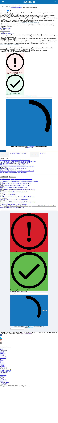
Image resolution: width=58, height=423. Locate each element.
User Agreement (4, 372)
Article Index (3, 376)
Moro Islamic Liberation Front (48, 206)
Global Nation (3, 356)
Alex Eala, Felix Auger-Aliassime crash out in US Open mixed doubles (17, 166)
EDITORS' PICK (4, 176)
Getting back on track (5, 31)
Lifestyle (2, 352)
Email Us (2, 362)
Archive (2, 364)
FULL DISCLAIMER (26, 333)
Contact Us (2, 365)
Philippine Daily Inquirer (16, 7)
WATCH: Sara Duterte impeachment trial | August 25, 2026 (14, 163)
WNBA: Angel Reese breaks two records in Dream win (13, 204)
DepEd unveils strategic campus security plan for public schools (15, 160)
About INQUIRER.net (5, 370)
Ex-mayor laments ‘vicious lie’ (18, 153)
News (1, 348)
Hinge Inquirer (3, 379)
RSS (1, 361)
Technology (3, 353)
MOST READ (12, 176)
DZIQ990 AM (3, 383)
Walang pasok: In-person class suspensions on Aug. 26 (13, 168)
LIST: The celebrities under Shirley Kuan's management (13, 172)
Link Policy (3, 373)
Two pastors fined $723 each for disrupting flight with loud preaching (17, 201)
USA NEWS (3, 358)
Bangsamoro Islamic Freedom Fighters (19, 206)
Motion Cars (3, 384)
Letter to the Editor (36, 206)
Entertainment (3, 350)
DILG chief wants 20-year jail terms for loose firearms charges (15, 162)
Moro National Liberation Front (7, 207)
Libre (1, 378)
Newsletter (2, 366)
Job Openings (3, 367)
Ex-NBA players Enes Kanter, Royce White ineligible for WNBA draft (17, 171)
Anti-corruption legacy (5, 28)
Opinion (2, 355)
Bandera (2, 381)
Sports (1, 349)
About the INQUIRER (5, 371)
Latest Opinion (5, 6)
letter (30, 206)
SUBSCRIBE (44, 310)
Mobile (1, 360)
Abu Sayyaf (6, 206)
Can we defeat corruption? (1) (7, 33)
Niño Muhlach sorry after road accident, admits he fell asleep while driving (18, 161)
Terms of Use (31, 146)
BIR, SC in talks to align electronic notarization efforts (13, 164)
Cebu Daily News (4, 382)
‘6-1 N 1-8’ (42, 153)
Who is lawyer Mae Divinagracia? (8, 169)
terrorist (22, 207)
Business (2, 354)
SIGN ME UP (29, 144)
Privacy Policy (29, 147)
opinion (17, 207)
